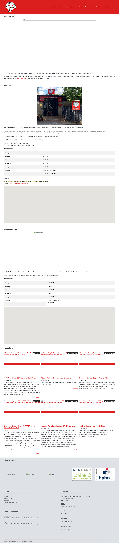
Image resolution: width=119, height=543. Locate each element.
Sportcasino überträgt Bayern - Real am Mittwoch (95, 378)
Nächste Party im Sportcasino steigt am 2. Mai (56, 378)
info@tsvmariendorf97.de (68, 506)
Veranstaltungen (72, 353)
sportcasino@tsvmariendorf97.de (18, 183)
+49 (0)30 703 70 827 (67, 513)
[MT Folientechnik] (14, 474)
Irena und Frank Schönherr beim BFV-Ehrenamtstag (58, 426)
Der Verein (36, 353)
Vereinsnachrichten (71, 401)
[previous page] (105, 348)
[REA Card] (82, 474)
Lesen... (38, 397)
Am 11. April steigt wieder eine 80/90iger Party (94, 426)
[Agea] (59, 474)
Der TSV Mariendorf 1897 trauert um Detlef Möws (20, 378)
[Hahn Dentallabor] (104, 474)
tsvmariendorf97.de (66, 521)
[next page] (114, 348)
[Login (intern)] (113, 6)
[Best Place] (36, 474)
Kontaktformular (23, 78)
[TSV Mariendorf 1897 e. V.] (11, 7)
